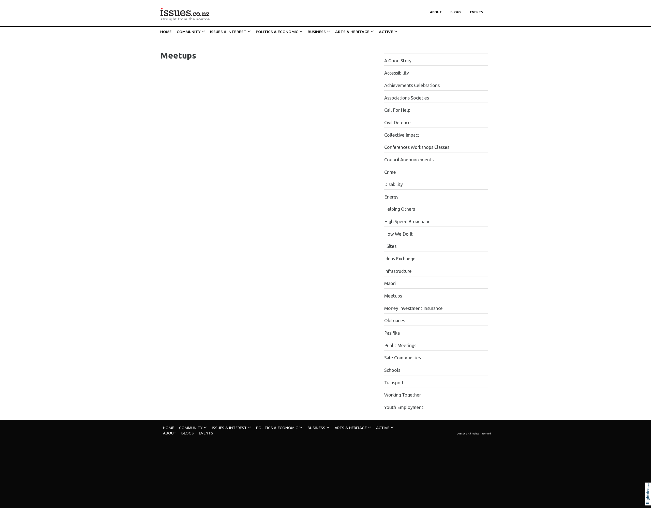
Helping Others (399, 209)
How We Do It (398, 234)
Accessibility (396, 72)
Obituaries (394, 320)
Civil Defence (397, 122)
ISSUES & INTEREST (228, 32)
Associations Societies (406, 97)
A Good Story (397, 60)
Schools (392, 370)
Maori (390, 283)
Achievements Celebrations (412, 85)
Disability (393, 184)
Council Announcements (409, 159)
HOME (166, 32)
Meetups (393, 295)
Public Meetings (400, 345)
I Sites (390, 246)
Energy (391, 196)
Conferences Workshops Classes (416, 147)
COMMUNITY (189, 32)
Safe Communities (402, 357)
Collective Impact (401, 135)
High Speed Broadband (407, 221)
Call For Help (397, 110)
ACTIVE (386, 32)
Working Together (402, 394)
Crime (390, 172)
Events (476, 12)
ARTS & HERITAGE (352, 32)
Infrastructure (398, 271)
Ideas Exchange (400, 258)
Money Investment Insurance (413, 308)
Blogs (455, 12)
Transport (394, 382)
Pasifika (392, 333)
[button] (649, 501)
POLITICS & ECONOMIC (277, 32)
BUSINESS (317, 32)
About (436, 12)
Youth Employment (403, 407)
